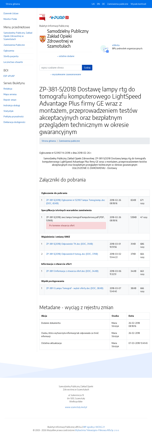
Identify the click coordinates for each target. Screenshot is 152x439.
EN (98, 4)
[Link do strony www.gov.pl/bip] (44, 17)
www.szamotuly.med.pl (76, 407)
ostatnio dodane (66, 56)
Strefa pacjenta (11, 56)
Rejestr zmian (10, 99)
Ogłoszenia (9, 50)
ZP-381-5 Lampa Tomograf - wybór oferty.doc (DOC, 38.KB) (74, 288)
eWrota (115, 45)
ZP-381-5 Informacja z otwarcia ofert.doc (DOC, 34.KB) (72, 271)
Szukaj (87, 67)
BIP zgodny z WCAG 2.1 (94, 427)
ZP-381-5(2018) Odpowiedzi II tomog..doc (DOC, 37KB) (72, 253)
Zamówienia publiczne (117, 4)
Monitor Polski (10, 19)
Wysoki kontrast (138, 4)
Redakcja (8, 88)
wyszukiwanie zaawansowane (66, 74)
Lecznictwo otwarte (13, 62)
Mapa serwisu (10, 94)
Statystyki (8, 111)
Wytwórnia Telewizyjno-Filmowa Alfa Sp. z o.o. (97, 430)
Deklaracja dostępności (14, 122)
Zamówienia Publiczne (14, 44)
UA (93, 4)
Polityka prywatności (14, 116)
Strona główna (13, 4)
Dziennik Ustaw (11, 13)
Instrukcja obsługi (12, 105)
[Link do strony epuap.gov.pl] (59, 17)
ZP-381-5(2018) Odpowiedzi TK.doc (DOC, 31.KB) (69, 243)
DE (103, 4)
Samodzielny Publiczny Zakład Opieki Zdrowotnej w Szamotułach (18, 35)
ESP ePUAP (9, 76)
